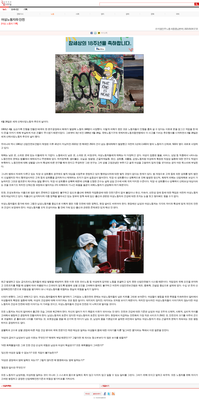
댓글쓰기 (105, 386)
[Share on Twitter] (95, 33)
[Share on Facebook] (92, 33)
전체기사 (20, 14)
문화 (152, 14)
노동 (52, 14)
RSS (113, 393)
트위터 (109, 393)
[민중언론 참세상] (6, 4)
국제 (177, 14)
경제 (127, 14)
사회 (77, 14)
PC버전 (87, 394)
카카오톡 (104, 33)
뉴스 (4, 9)
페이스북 (104, 393)
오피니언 (14, 9)
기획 (25, 9)
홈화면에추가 (96, 394)
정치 (102, 14)
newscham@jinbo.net (100, 398)
